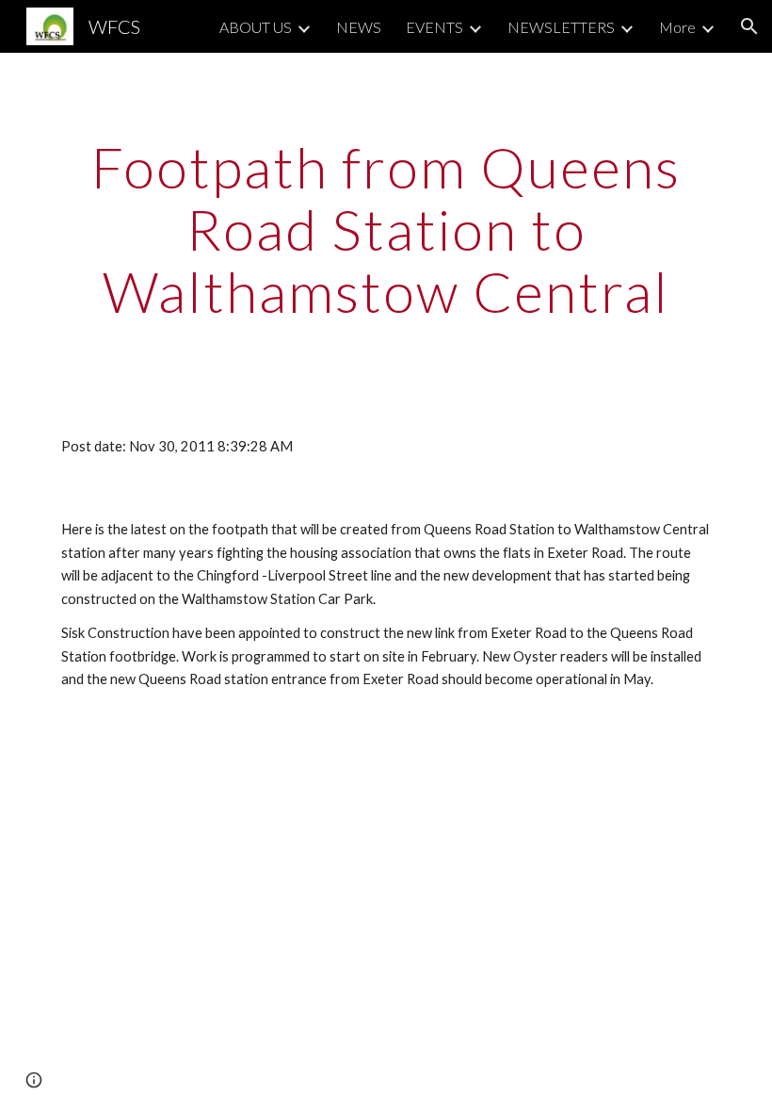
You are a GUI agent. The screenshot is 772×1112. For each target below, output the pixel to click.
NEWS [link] (358, 27)
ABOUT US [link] (255, 27)
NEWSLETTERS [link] (561, 27)
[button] (749, 26)
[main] (386, 229)
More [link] (677, 27)
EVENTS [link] (434, 27)
